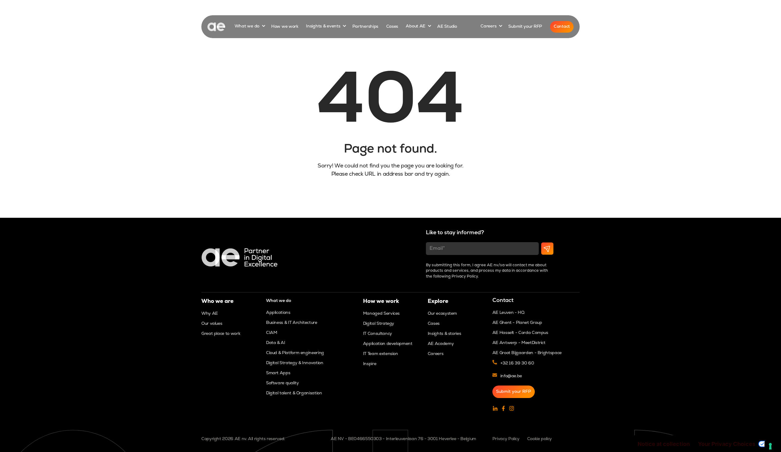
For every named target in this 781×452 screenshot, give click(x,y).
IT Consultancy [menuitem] (377, 334)
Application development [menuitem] (387, 344)
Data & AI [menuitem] (275, 343)
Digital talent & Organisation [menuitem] (294, 393)
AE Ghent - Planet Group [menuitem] (517, 323)
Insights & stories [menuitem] (444, 334)
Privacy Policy (465, 276)
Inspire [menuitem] (369, 364)
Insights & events (323, 26)
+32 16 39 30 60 (517, 363)
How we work (284, 26)
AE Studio (447, 26)
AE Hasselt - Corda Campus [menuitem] (520, 333)
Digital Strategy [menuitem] (378, 323)
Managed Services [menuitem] (381, 313)
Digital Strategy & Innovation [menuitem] (294, 363)
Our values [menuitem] (211, 323)
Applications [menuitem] (278, 312)
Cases (392, 26)
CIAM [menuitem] (271, 333)
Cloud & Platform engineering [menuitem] (295, 353)
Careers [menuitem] (435, 354)
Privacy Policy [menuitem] (506, 439)
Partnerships (365, 26)
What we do (248, 26)
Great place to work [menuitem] (220, 334)
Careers (489, 26)
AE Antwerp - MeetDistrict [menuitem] (518, 343)
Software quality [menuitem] (282, 383)
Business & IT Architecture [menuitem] (291, 323)
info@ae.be (511, 376)
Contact (562, 26)
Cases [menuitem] (434, 323)
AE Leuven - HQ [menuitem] (508, 312)
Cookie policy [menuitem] (539, 439)
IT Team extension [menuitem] (380, 354)
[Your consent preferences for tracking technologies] (770, 446)
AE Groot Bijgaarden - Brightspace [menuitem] (527, 353)
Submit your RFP (525, 26)
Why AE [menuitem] (209, 313)
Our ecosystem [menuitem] (442, 313)
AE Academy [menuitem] (441, 344)
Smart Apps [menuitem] (278, 373)
